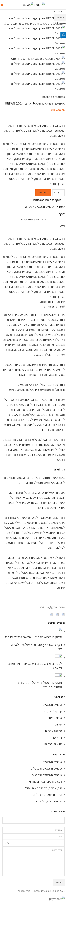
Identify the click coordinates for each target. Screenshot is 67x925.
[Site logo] (39, 4)
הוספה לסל (43, 192)
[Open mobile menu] (63, 5)
